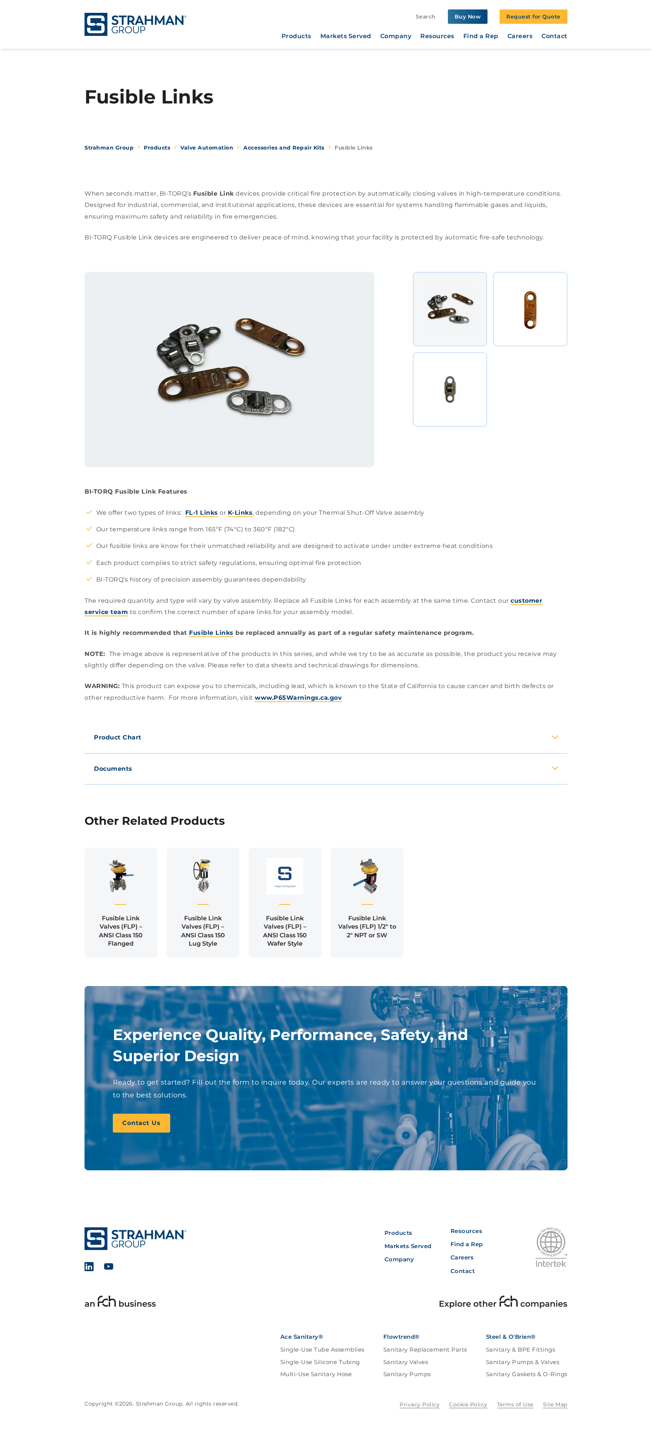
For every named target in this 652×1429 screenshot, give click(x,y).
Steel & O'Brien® (511, 1336)
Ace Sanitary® (301, 1336)
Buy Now (468, 16)
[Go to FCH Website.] (120, 1303)
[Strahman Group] (135, 24)
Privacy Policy (420, 1404)
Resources (437, 36)
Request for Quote (533, 16)
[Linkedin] (89, 1267)
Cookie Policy (468, 1404)
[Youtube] (109, 1267)
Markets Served (345, 36)
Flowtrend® (401, 1336)
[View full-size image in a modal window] (229, 370)
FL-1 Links (201, 512)
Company (396, 36)
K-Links (240, 512)
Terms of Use (515, 1404)
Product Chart (117, 737)
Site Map (555, 1404)
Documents (113, 768)
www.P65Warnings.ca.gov (298, 697)
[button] (121, 903)
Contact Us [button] (141, 1123)
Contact (554, 36)
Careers (520, 36)
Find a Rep (480, 36)
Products (296, 36)
